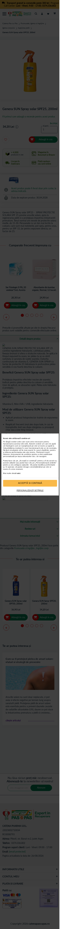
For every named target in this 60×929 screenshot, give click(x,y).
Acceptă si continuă (30, 483)
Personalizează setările (30, 490)
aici (18, 473)
